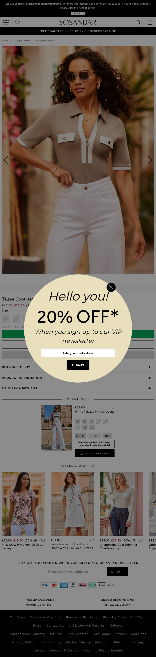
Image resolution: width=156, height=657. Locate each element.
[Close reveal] (111, 287)
